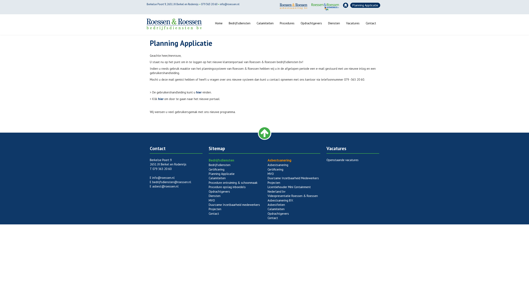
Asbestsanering (278, 165)
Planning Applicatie (365, 5)
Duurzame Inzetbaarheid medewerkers (234, 205)
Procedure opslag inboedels (227, 187)
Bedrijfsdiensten (239, 23)
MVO (212, 200)
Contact (371, 23)
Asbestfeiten (276, 205)
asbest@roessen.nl (165, 186)
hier (198, 92)
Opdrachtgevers (311, 23)
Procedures (287, 23)
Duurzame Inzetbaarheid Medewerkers (293, 178)
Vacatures (353, 23)
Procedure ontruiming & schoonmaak (233, 183)
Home (219, 23)
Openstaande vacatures (342, 160)
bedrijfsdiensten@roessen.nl (171, 182)
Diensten (334, 23)
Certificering (216, 169)
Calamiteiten (265, 23)
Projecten (215, 209)
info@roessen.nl (229, 4)
